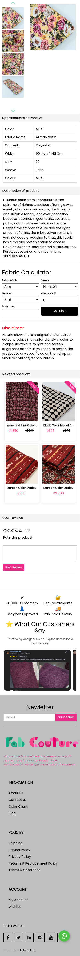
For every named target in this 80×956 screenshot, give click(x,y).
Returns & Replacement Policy (33, 863)
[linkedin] (29, 937)
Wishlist (15, 906)
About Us (16, 793)
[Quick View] (31, 415)
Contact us (17, 799)
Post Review (13, 567)
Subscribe (66, 717)
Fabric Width (9, 280)
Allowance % (48, 293)
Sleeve (45, 280)
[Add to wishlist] (21, 415)
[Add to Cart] (12, 415)
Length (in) (8, 306)
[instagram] (40, 937)
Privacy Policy (20, 856)
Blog (12, 813)
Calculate (59, 311)
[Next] (13, 110)
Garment (7, 293)
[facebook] (7, 937)
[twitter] (18, 937)
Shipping (15, 843)
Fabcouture (27, 950)
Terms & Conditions (24, 870)
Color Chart (18, 806)
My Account (18, 900)
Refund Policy (19, 849)
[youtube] (51, 937)
